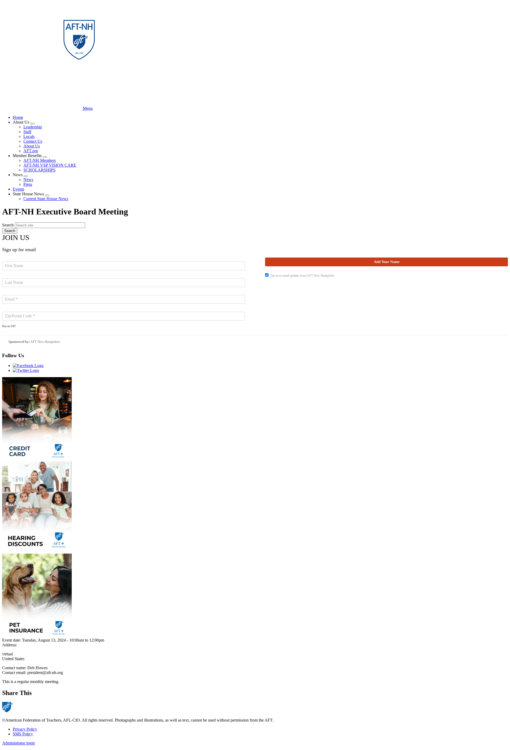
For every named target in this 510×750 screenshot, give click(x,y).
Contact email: (14, 672)
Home (18, 117)
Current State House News (45, 198)
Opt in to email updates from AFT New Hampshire (302, 275)
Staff (27, 131)
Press (27, 184)
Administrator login (18, 743)
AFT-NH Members (39, 160)
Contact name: (14, 667)
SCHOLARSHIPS (39, 170)
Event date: (12, 640)
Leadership (32, 127)
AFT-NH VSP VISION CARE (49, 165)
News (28, 179)
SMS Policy (23, 734)
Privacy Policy (25, 729)
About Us (31, 146)
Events (18, 189)
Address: (9, 645)
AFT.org (30, 151)
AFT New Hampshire (45, 342)
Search (8, 225)
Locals (29, 136)
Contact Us (32, 141)
